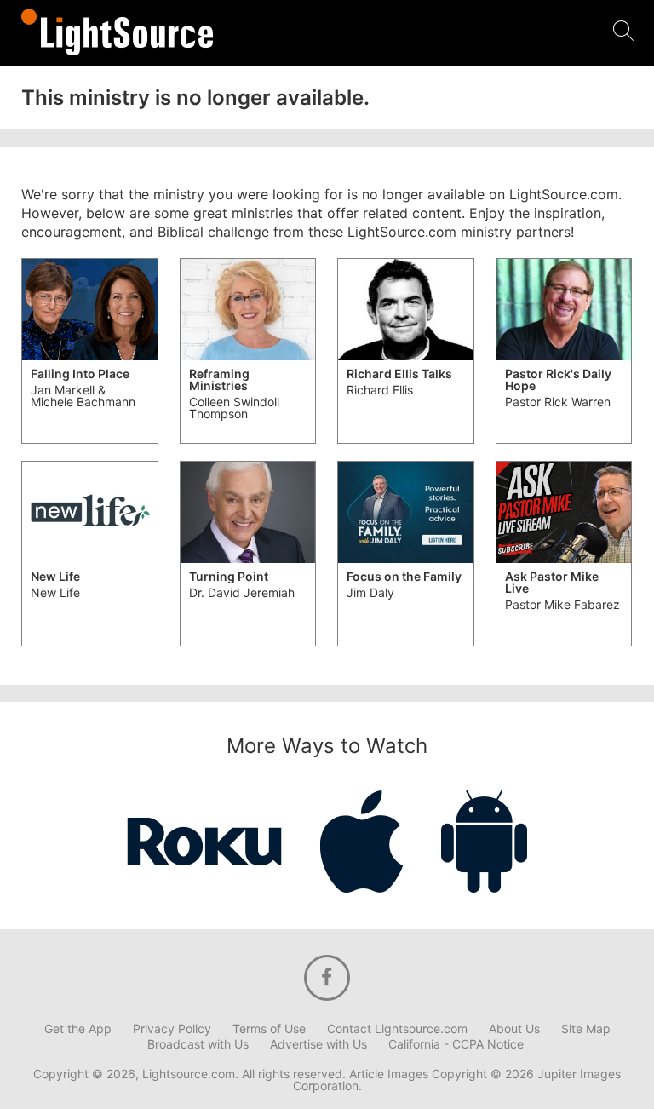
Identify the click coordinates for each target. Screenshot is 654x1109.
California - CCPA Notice (456, 1044)
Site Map (586, 1029)
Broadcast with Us (198, 1044)
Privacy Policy (172, 1029)
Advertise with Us (318, 1044)
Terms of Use (269, 1029)
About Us (514, 1029)
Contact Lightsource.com (397, 1029)
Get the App (78, 1029)
